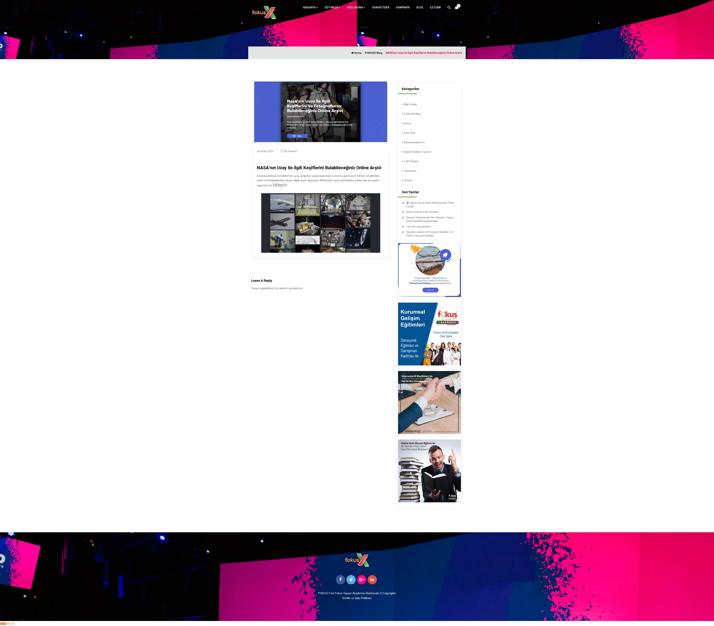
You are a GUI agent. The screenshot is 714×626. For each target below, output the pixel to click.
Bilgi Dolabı (410, 104)
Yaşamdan (409, 170)
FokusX (292, 151)
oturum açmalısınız (291, 288)
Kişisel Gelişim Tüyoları (417, 151)
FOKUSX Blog (373, 52)
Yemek (407, 180)
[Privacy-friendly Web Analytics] (7, 623)
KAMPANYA (403, 7)
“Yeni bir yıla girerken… (420, 226)
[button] (449, 8)
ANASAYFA (309, 7)
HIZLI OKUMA (355, 7)
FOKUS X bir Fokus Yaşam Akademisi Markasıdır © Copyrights (357, 593)
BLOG (419, 7)
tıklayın (280, 184)
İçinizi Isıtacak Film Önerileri (422, 211)
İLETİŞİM (435, 7)
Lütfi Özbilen (411, 161)
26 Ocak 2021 (265, 151)
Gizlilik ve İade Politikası (357, 598)
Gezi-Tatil (409, 132)
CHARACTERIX (381, 7)
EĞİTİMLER (331, 7)
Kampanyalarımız (414, 142)
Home (358, 52)
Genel (407, 123)
